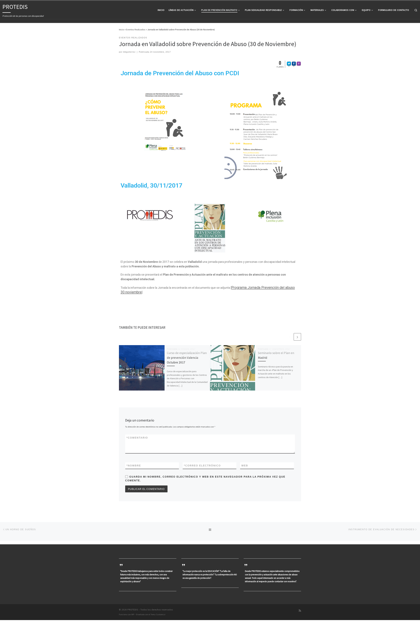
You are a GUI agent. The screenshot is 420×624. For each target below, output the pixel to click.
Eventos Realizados (135, 29)
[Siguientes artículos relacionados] (297, 337)
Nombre (133, 465)
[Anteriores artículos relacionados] (289, 337)
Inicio (121, 29)
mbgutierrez (129, 52)
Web (244, 465)
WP (132, 614)
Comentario (137, 437)
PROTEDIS (132, 609)
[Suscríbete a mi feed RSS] (300, 611)
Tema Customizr (158, 614)
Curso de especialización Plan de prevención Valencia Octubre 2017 (187, 357)
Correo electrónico (202, 465)
